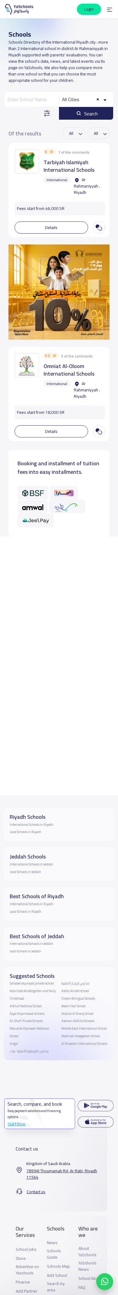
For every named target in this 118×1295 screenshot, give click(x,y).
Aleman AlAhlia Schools (77, 1021)
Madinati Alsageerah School (80, 1036)
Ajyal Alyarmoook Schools (27, 1014)
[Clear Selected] (98, 99)
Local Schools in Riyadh (25, 832)
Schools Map (58, 1266)
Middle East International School (84, 1028)
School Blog (89, 1278)
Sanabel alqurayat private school (32, 983)
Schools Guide (54, 1254)
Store (21, 1258)
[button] (109, 9)
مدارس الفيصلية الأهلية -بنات (29, 1051)
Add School (57, 1275)
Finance (23, 1282)
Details (51, 227)
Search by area (56, 1286)
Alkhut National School (26, 1006)
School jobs (26, 1249)
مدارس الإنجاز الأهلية (75, 983)
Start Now (16, 1124)
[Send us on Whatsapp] (104, 1281)
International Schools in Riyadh (32, 825)
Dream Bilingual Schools (78, 998)
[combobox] (85, 99)
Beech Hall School (73, 1006)
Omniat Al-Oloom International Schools (69, 369)
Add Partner (27, 1291)
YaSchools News (87, 1266)
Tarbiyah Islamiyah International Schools (69, 166)
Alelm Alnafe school (75, 991)
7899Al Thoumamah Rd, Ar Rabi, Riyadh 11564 (61, 1174)
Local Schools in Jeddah (25, 872)
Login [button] (89, 9)
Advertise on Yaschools (27, 1269)
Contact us (36, 1192)
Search (90, 113)
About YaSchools (87, 1251)
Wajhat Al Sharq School (77, 1014)
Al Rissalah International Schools (84, 1044)
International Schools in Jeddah (31, 864)
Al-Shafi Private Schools (26, 1021)
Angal (14, 1044)
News (52, 1243)
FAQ (82, 1287)
